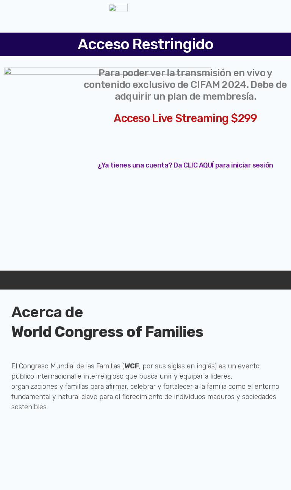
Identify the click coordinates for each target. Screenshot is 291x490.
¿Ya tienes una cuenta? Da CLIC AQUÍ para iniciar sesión (185, 165)
